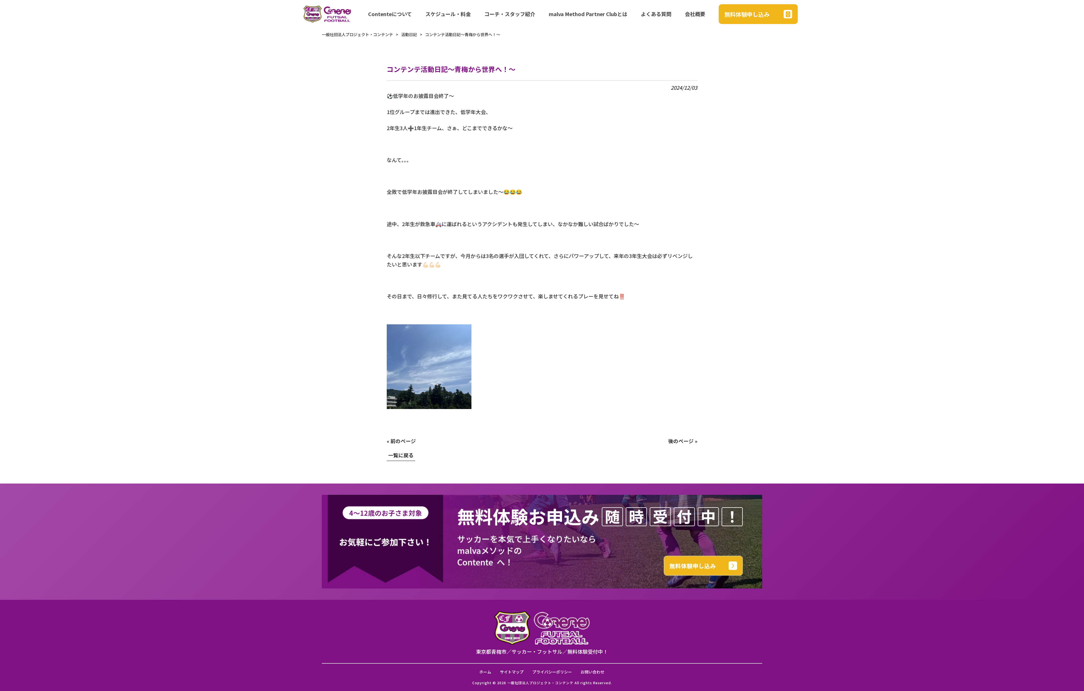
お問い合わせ (592, 672)
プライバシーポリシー (552, 672)
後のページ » (682, 441)
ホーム (485, 672)
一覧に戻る (401, 455)
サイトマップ (512, 672)
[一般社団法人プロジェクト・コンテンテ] (327, 14)
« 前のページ (401, 441)
